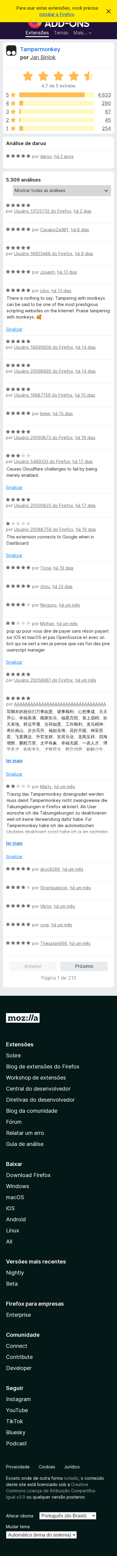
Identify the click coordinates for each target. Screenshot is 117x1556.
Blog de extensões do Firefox (43, 1066)
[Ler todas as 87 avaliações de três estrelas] (56, 111)
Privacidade (18, 1466)
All (9, 1241)
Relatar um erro (25, 1133)
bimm (45, 413)
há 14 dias (86, 347)
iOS (10, 1208)
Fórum (14, 1122)
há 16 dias (85, 437)
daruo (46, 156)
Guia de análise (25, 1144)
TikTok (14, 1421)
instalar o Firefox (56, 14)
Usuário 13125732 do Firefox (42, 211)
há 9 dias (84, 253)
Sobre (13, 1055)
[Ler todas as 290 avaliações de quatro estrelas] (56, 103)
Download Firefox (28, 1175)
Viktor (46, 906)
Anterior (32, 966)
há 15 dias (85, 395)
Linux (12, 1230)
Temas (61, 33)
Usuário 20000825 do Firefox (43, 505)
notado (71, 1478)
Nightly (15, 1272)
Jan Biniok (43, 57)
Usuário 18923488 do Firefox (43, 253)
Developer (19, 1368)
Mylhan (47, 623)
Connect (16, 1346)
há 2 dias (83, 211)
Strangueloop (54, 887)
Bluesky (16, 1432)
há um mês (69, 605)
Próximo (84, 966)
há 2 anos (64, 156)
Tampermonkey (40, 49)
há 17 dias (83, 461)
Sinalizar (14, 329)
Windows (17, 1186)
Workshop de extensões (36, 1077)
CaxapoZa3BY (54, 229)
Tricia (45, 567)
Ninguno (48, 605)
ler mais (14, 760)
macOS (15, 1197)
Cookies (47, 1466)
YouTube (17, 1410)
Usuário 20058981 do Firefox (43, 680)
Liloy (44, 290)
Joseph (47, 272)
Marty (46, 786)
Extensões (37, 33)
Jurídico (72, 1466)
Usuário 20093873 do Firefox (43, 437)
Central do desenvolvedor (38, 1088)
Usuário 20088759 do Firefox (44, 529)
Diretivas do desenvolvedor (40, 1100)
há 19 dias (86, 529)
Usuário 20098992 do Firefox (43, 371)
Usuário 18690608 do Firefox (43, 347)
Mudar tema (18, 1526)
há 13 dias (67, 272)
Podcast (16, 1443)
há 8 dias (80, 229)
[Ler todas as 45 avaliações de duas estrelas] (56, 120)
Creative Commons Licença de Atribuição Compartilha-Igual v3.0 (51, 1490)
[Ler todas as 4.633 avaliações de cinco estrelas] (56, 94)
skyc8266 (50, 869)
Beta (12, 1284)
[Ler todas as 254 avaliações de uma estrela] (56, 128)
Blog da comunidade (31, 1111)
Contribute (19, 1357)
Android (16, 1219)
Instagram (18, 1399)
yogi (44, 924)
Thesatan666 (53, 943)
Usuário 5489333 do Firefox (42, 461)
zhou (45, 586)
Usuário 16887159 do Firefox (43, 395)
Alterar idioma (19, 1515)
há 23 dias (62, 586)
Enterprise (18, 1315)
